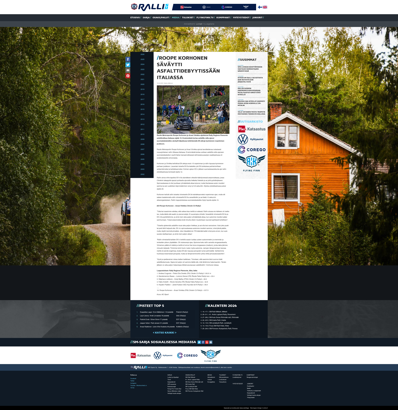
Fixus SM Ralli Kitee (191, 389)
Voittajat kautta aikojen (174, 393)
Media (175, 17)
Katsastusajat (171, 386)
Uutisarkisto (251, 121)
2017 (142, 99)
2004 (142, 164)
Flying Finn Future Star (174, 389)
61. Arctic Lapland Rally (192, 379)
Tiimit (169, 379)
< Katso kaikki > (164, 332)
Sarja (146, 17)
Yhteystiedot (241, 17)
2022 (142, 74)
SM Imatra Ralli (190, 384)
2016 (142, 104)
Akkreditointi (189, 24)
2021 (142, 79)
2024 (142, 64)
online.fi (265, 408)
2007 (142, 149)
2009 (142, 139)
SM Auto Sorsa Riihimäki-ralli (194, 382)
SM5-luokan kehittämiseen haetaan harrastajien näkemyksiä (250, 69)
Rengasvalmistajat (252, 377)
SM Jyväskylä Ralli (191, 386)
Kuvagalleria (208, 24)
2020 (142, 84)
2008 (142, 144)
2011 (142, 129)
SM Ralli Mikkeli (190, 377)
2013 (142, 119)
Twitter (132, 381)
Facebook (133, 378)
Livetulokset (222, 379)
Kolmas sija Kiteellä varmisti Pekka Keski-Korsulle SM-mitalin (251, 103)
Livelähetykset (237, 377)
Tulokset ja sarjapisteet (254, 391)
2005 (142, 159)
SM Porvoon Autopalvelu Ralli (194, 391)
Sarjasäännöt (171, 382)
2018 (142, 94)
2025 (142, 59)
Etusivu (135, 17)
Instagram (133, 383)
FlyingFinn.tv (205, 17)
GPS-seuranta (171, 384)
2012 (142, 124)
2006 (142, 154)
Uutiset (199, 24)
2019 (142, 89)
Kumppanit (223, 17)
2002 (142, 174)
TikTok (132, 388)
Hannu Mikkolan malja (174, 391)
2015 (142, 109)
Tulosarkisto (222, 382)
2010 (142, 134)
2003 (142, 169)
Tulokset (188, 17)
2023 (142, 69)
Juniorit (257, 17)
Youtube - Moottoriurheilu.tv (138, 385)
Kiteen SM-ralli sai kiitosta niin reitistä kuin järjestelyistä (250, 80)
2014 (142, 114)
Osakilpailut (161, 17)
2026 (142, 54)
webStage (246, 408)
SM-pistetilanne (223, 377)
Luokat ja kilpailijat (173, 377)
